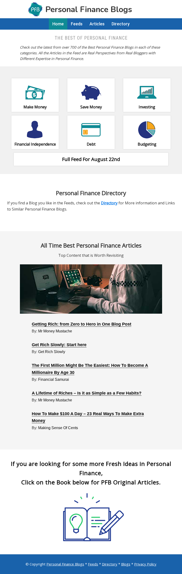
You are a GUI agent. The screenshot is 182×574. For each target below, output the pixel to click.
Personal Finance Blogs (65, 564)
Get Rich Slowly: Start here (59, 344)
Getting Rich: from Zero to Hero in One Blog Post (81, 324)
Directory (109, 564)
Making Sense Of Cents (58, 428)
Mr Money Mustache (55, 331)
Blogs (125, 564)
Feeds (93, 564)
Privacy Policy (145, 564)
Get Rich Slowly (51, 352)
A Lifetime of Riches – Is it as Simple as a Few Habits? (86, 393)
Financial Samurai (53, 379)
